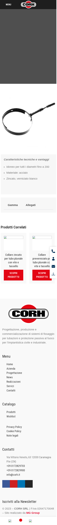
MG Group (33, 512)
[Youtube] (13, 484)
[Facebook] (6, 484)
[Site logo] (28, 4)
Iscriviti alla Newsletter (19, 502)
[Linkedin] (21, 484)
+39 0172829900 (16, 470)
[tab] (13, 204)
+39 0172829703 (16, 465)
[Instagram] (29, 484)
